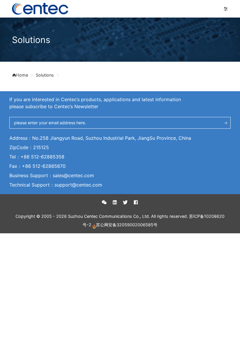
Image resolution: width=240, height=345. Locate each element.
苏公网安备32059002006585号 (126, 224)
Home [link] (22, 75)
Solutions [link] (45, 75)
